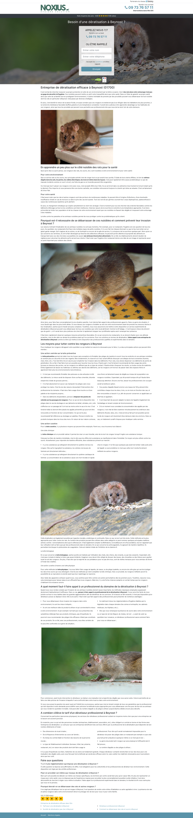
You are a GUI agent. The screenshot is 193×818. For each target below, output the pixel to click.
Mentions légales (54, 815)
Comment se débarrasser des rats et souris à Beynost (118, 809)
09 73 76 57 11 (140, 7)
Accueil (43, 815)
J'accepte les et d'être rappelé (97, 63)
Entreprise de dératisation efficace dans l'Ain (56, 803)
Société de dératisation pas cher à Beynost (58, 809)
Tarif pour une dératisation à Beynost (56, 806)
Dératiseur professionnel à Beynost (112, 806)
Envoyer (96, 69)
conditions (99, 62)
